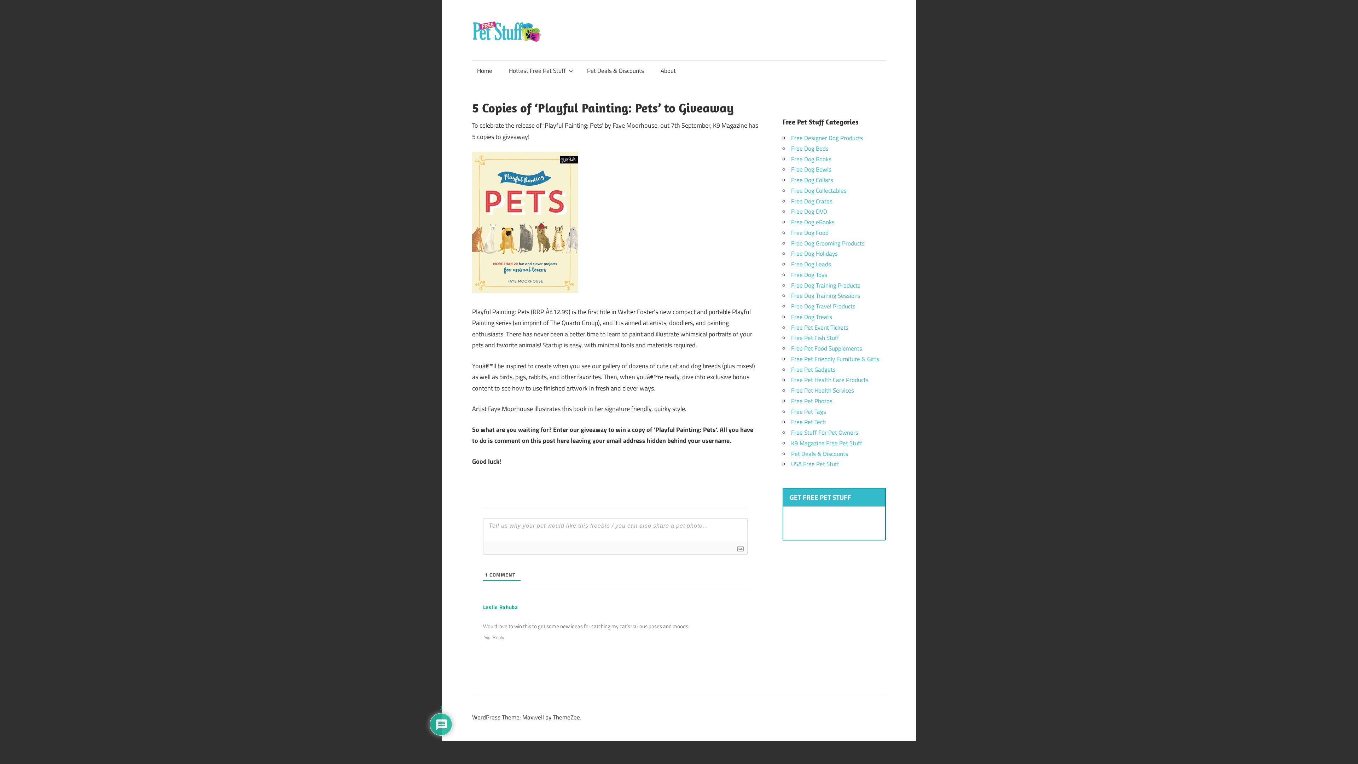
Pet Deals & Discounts (615, 70)
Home (484, 70)
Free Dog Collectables (819, 190)
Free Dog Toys (809, 274)
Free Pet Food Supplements (826, 348)
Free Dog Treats (811, 317)
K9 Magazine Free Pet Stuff (826, 443)
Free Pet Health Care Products (830, 379)
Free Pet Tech (808, 422)
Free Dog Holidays (814, 253)
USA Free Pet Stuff (815, 464)
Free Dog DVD (809, 211)
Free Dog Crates (811, 201)
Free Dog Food (810, 232)
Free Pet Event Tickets (819, 327)
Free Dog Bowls (811, 169)
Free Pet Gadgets (813, 369)
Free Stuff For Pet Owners (824, 432)
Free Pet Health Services (822, 390)
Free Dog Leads (811, 264)
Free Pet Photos (811, 401)
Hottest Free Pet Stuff (537, 70)
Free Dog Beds (810, 148)
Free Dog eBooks (813, 222)
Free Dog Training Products (825, 285)
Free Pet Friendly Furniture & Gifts (835, 359)
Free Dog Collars (812, 180)
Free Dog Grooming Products (828, 243)
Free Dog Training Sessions (825, 295)
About (668, 70)
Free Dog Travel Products (823, 306)
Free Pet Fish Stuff (815, 337)
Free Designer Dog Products (827, 138)
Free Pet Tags (808, 411)
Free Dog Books (811, 159)
